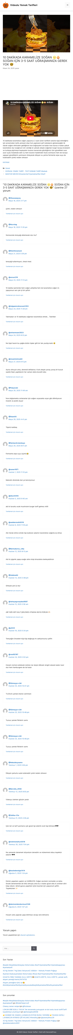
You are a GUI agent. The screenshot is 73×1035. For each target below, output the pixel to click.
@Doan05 (13, 417)
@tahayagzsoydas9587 (18, 602)
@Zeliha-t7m (14, 815)
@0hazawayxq (15, 198)
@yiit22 (12, 628)
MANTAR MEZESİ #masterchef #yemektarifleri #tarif (25, 174)
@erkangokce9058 (31, 1012)
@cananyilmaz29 (47, 1017)
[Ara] (34, 948)
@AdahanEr (13, 575)
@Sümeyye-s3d (15, 683)
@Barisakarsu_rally (16, 549)
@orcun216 (13, 277)
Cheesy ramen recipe (11, 1006)
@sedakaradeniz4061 (11, 1023)
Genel (7, 168)
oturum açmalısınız (27, 935)
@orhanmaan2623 (16, 333)
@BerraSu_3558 (15, 789)
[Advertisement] (36, 86)
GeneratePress (51, 1032)
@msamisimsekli (15, 359)
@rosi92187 (13, 654)
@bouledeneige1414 (17, 871)
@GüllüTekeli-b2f (22, 1003)
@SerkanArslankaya (17, 443)
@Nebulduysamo (15, 762)
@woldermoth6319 (16, 522)
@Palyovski (13, 388)
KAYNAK (6, 162)
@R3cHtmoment (15, 251)
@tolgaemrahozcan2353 (19, 306)
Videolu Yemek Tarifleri (23, 5)
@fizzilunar (27, 1006)
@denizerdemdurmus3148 (19, 904)
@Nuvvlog (13, 224)
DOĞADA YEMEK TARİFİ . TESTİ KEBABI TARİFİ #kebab (26, 171)
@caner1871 (13, 469)
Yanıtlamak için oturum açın (14, 213)
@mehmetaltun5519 (17, 842)
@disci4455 (14, 496)
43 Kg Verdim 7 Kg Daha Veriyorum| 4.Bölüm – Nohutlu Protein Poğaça (30, 971)
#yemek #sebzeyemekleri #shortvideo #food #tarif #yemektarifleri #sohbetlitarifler (34, 974)
